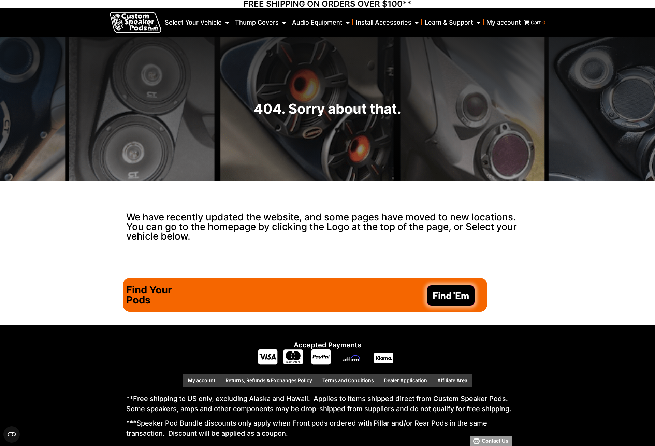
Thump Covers (257, 22)
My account (503, 22)
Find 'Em (451, 295)
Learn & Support (449, 22)
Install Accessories (383, 22)
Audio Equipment (317, 22)
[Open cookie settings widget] (11, 434)
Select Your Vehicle (193, 22)
